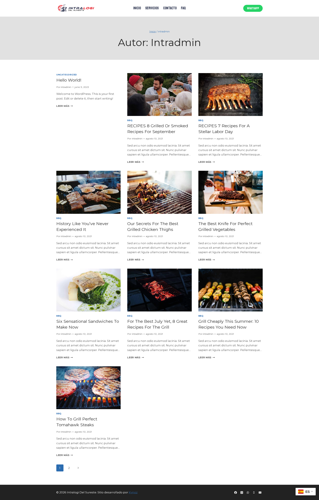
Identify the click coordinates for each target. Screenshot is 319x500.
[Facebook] (235, 492)
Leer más (64, 106)
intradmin (66, 87)
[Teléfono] (254, 492)
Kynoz (133, 492)
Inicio (137, 8)
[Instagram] (241, 492)
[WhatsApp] (248, 492)
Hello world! (68, 80)
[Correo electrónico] (260, 492)
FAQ (183, 8)
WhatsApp (253, 8)
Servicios (152, 8)
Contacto (170, 8)
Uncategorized (66, 74)
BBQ (129, 120)
